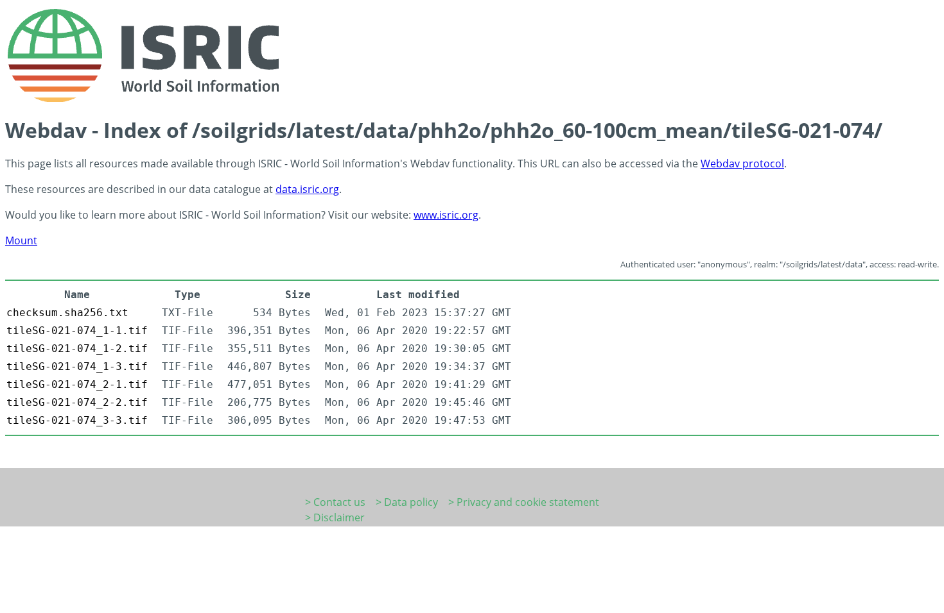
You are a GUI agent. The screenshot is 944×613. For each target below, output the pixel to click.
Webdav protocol (742, 163)
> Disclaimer (335, 517)
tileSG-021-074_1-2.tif (77, 348)
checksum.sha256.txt (67, 312)
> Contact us (335, 502)
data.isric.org (307, 189)
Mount (21, 240)
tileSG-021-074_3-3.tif (77, 420)
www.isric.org (446, 215)
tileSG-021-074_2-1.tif (77, 384)
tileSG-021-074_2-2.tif (77, 402)
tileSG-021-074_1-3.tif (77, 366)
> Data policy (407, 502)
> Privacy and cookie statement (523, 502)
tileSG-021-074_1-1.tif (77, 330)
